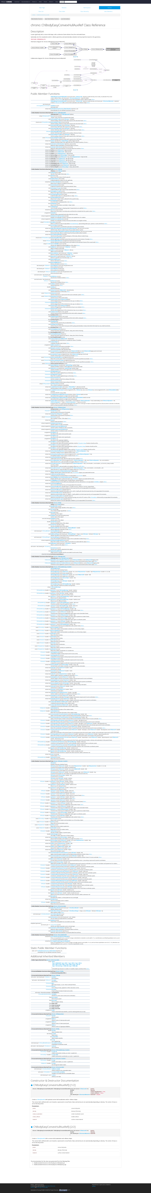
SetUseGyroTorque (56, 188)
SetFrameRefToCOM (56, 134)
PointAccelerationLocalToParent (59, 726)
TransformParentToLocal (57, 745)
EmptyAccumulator (56, 348)
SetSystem (53, 414)
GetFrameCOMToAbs (56, 237)
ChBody (60, 171)
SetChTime (53, 524)
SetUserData (54, 917)
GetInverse (53, 757)
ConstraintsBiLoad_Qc (56, 492)
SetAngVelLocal (55, 677)
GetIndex (53, 213)
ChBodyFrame (65, 558)
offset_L (54, 1025)
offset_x (54, 1018)
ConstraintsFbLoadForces (57, 496)
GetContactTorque (56, 380)
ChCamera (68, 543)
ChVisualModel (72, 528)
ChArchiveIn (59, 147)
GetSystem (53, 410)
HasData (53, 920)
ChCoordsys (64, 155)
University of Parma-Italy (42, 1187)
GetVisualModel (55, 531)
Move (52, 859)
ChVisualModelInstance (45, 1043)
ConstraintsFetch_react (57, 499)
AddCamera (54, 543)
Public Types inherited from (45, 960)
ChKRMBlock (75, 478)
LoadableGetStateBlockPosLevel (59, 394)
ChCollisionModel (73, 908)
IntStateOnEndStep (56, 457)
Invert (52, 754)
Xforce (53, 986)
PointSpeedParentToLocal (58, 734)
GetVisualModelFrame (56, 240)
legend (75, 56)
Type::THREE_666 (73, 966)
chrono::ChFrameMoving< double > (62, 567)
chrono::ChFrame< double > (60, 761)
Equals (52, 748)
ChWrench (42, 877)
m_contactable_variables (58, 1072)
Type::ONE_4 (55, 964)
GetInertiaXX (54, 302)
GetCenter (53, 417)
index (53, 1010)
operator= (53, 590)
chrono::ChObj (57, 502)
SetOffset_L (54, 448)
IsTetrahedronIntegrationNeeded (60, 936)
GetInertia (53, 293)
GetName (53, 518)
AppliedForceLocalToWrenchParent (60, 560)
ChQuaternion (61, 153)
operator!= (53, 599)
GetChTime (54, 521)
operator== (54, 596)
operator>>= (54, 608)
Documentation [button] (25, 1)
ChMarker (67, 247)
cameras (54, 1046)
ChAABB (48, 244)
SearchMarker (54, 265)
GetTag (53, 512)
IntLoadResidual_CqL (56, 460)
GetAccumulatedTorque (57, 360)
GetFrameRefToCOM (56, 137)
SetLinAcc (53, 689)
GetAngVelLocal (55, 652)
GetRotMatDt (54, 708)
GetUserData (54, 924)
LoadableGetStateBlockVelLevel (59, 397)
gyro (53, 983)
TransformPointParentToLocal (59, 868)
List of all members (65, 19)
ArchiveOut (54, 144)
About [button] (50, 1)
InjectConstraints (55, 471)
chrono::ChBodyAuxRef (59, 112)
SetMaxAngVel (54, 316)
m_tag (53, 1039)
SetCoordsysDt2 (55, 683)
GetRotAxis (54, 831)
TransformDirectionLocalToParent (60, 871)
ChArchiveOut (67, 108)
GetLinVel (53, 636)
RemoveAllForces (55, 259)
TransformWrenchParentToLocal (59, 880)
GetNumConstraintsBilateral (58, 426)
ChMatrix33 (61, 151)
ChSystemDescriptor (66, 471)
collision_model (56, 1069)
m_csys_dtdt (55, 1054)
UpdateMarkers (55, 365)
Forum (45, 1)
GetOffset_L (54, 438)
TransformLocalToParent (57, 741)
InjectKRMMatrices (56, 477)
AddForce (53, 250)
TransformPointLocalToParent (59, 865)
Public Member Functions (36, 19)
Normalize (53, 896)
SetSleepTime (54, 324)
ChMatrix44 (64, 338)
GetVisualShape (55, 537)
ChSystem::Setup (82, 443)
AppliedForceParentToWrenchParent (60, 563)
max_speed (54, 997)
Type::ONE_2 (71, 963)
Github (94, 1186)
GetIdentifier (54, 506)
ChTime (54, 1030)
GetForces (53, 280)
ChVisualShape (72, 534)
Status (56, 1)
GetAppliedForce (55, 371)
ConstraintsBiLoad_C (56, 486)
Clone (52, 116)
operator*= (54, 624)
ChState (78, 390)
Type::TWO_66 (55, 966)
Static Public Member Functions (52, 19)
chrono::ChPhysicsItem (59, 407)
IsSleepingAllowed (55, 197)
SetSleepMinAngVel (56, 334)
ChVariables (46, 222)
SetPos (52, 849)
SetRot (52, 843)
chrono (33, 15)
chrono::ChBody (57, 169)
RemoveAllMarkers (55, 262)
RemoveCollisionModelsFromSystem (60, 231)
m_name (54, 1033)
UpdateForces (54, 368)
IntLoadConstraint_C (56, 463)
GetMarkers (54, 276)
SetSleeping (54, 200)
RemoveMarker (55, 253)
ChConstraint (76, 472)
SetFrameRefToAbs (56, 119)
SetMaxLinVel (54, 311)
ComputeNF (54, 400)
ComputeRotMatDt (56, 701)
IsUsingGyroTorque (56, 191)
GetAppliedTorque (56, 374)
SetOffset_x (54, 441)
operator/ (53, 800)
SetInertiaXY (54, 305)
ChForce (66, 250)
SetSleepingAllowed (56, 194)
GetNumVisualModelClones (58, 540)
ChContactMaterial (75, 98)
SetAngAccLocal (55, 695)
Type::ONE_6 (69, 964)
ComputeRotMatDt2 (56, 705)
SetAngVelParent (55, 680)
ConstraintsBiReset (56, 483)
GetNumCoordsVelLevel (57, 219)
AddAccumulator (55, 345)
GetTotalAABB (54, 244)
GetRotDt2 (53, 649)
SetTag (53, 509)
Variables (53, 222)
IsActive (53, 209)
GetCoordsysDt (55, 627)
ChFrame (66, 119)
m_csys (53, 1060)
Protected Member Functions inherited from (47, 971)
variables (54, 994)
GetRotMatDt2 (55, 711)
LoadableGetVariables (56, 387)
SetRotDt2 (53, 692)
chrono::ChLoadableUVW (60, 935)
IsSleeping (53, 203)
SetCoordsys (54, 837)
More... (93, 99)
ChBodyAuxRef (58, 99)
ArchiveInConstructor (43, 950)
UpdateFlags (64, 140)
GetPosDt (53, 633)
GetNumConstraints (56, 423)
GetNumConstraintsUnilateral (59, 429)
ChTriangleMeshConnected (43, 105)
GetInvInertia (54, 296)
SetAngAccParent (55, 698)
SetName (53, 515)
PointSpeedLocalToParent (58, 720)
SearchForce (54, 271)
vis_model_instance (57, 1043)
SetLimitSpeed (54, 185)
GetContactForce (55, 377)
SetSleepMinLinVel (55, 329)
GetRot (53, 824)
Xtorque (54, 989)
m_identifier (55, 1036)
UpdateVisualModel (56, 551)
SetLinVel (53, 670)
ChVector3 (60, 150)
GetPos (53, 821)
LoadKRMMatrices (55, 480)
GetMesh (53, 105)
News (40, 1)
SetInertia (53, 290)
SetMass (53, 284)
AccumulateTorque (56, 354)
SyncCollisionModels (56, 234)
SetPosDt (53, 667)
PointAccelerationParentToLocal (59, 737)
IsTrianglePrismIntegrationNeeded (60, 941)
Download (17, 1)
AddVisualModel (55, 528)
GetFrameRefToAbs (56, 122)
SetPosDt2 (53, 686)
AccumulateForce (55, 351)
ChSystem (47, 410)
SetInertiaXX (54, 299)
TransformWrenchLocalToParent (59, 877)
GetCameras (54, 548)
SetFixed (53, 172)
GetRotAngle (54, 834)
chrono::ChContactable (59, 906)
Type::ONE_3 (78, 963)
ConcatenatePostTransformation (60, 717)
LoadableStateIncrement (57, 390)
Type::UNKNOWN (56, 963)
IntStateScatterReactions (57, 454)
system (53, 1015)
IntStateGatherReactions (57, 451)
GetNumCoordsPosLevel (57, 216)
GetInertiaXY (54, 308)
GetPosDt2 (53, 639)
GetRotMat (54, 828)
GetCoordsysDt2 (55, 630)
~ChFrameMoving (55, 587)
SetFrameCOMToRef (56, 128)
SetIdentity (54, 899)
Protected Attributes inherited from (45, 975)
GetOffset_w (54, 435)
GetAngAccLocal (55, 658)
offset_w (54, 1022)
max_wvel (54, 1000)
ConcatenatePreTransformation (59, 714)
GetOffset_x (54, 432)
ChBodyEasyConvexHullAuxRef (43, 15)
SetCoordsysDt (55, 664)
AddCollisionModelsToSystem (58, 228)
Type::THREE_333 (64, 966)
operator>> (54, 602)
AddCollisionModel (56, 908)
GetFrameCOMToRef (56, 131)
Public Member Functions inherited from (48, 112)
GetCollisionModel (55, 914)
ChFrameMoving (45, 122)
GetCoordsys (54, 818)
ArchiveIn (53, 147)
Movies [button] (34, 1)
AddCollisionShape (56, 911)
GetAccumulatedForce (57, 357)
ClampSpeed (54, 321)
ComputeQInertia (55, 338)
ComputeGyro (54, 341)
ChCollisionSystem (72, 228)
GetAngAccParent (55, 661)
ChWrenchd (47, 363)
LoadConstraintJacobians (57, 474)
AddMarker (54, 247)
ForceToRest (54, 225)
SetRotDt (53, 674)
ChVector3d (79, 96)
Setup (52, 420)
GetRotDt (53, 646)
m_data (54, 1075)
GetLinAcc (53, 643)
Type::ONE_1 (65, 963)
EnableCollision (55, 178)
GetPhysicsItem (55, 383)
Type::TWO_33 (76, 964)
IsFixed (52, 175)
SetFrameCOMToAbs (56, 125)
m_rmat (54, 1063)
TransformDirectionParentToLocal (60, 874)
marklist (54, 977)
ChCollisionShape (73, 911)
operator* (53, 605)
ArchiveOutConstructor (57, 108)
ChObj (58, 504)
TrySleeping (54, 206)
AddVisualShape (55, 534)
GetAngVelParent (55, 655)
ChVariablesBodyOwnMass (44, 994)
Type (53, 961)
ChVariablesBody (74, 223)
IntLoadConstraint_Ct (56, 468)
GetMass (53, 287)
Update (53, 140)
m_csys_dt (54, 1051)
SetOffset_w (54, 445)
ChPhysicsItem (46, 383)
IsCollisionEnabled (55, 182)
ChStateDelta (112, 390)
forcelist (54, 980)
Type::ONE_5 (62, 964)
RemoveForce (54, 256)
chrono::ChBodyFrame (59, 556)
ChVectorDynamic (85, 400)
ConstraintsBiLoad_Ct (56, 489)
